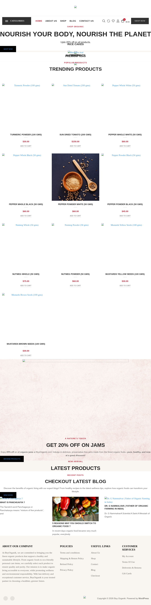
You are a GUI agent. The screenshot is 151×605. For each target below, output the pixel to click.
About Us (51, 21)
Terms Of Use (128, 562)
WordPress (143, 598)
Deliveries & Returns (131, 568)
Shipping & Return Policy (72, 558)
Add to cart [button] (25, 146)
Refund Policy (66, 564)
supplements (76, 55)
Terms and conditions (70, 553)
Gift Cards (127, 573)
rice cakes (75, 44)
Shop (63, 21)
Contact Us (86, 21)
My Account (127, 556)
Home (39, 21)
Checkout (95, 576)
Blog (73, 21)
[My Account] (117, 21)
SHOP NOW (140, 21)
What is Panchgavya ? (12, 502)
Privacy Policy (66, 570)
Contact (94, 564)
